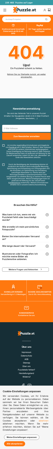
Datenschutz (26, 356)
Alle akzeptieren (15, 444)
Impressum (26, 352)
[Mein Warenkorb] (49, 10)
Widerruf (26, 377)
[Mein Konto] (44, 10)
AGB (26, 359)
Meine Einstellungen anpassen (22, 437)
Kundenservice (14, 183)
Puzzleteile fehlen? (26, 370)
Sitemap (26, 363)
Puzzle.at (12, 147)
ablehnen (43, 420)
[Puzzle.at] (25, 10)
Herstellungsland (26, 373)
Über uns (26, 366)
